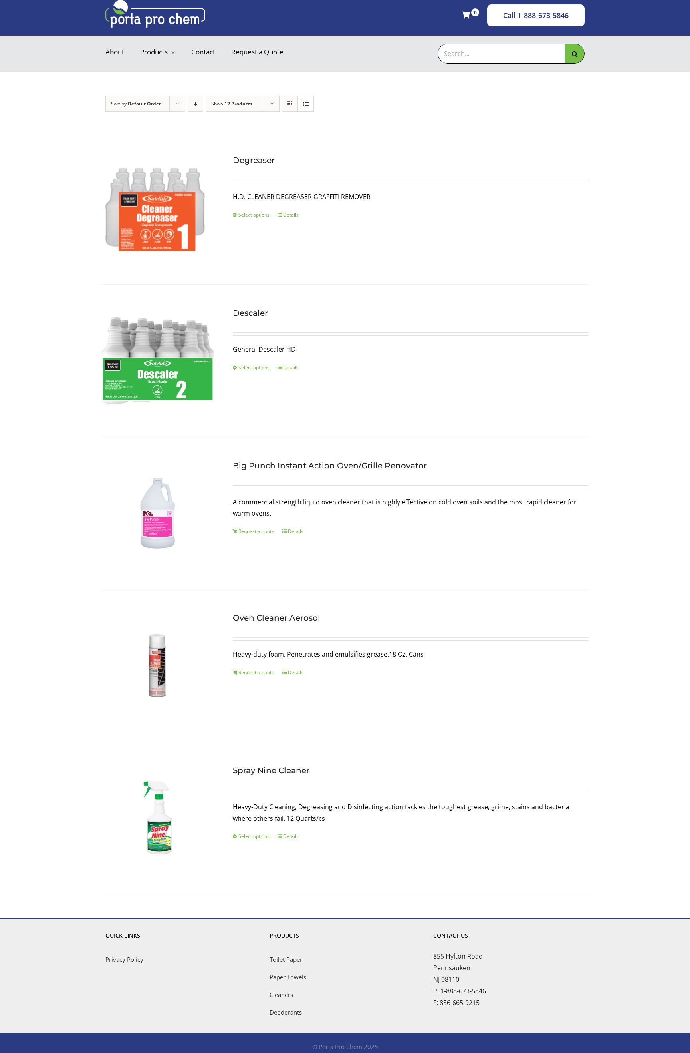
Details (291, 214)
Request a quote (256, 531)
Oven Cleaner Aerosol (276, 618)
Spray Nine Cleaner (271, 770)
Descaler (250, 313)
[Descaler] (157, 361)
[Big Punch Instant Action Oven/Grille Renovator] (157, 513)
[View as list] (305, 103)
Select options (254, 214)
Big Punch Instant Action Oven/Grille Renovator (330, 465)
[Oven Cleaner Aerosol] (157, 665)
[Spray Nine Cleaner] (157, 818)
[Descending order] (195, 104)
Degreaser (254, 160)
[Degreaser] (157, 208)
